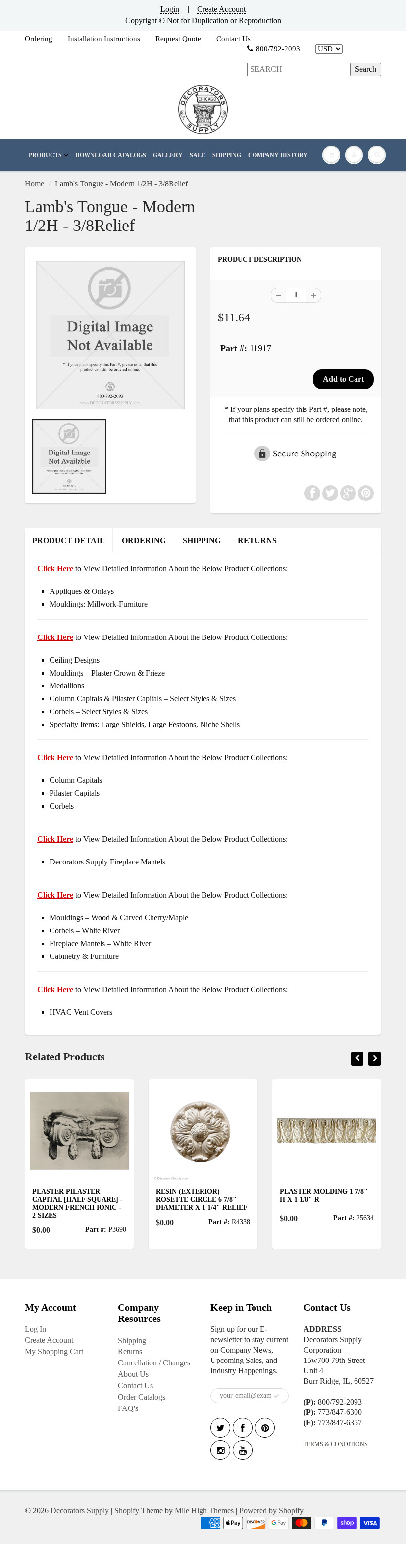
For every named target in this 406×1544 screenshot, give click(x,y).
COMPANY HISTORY (278, 155)
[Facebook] (243, 1428)
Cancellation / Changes (154, 1363)
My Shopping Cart (54, 1351)
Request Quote (178, 39)
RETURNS (257, 540)
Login (169, 9)
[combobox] (297, 69)
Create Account (221, 9)
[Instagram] (220, 1450)
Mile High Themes (204, 1510)
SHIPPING (226, 155)
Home (34, 184)
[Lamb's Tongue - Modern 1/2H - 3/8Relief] (110, 335)
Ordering (38, 39)
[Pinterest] (265, 1428)
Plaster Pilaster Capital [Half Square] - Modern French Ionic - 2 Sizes (75, 1203)
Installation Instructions (104, 39)
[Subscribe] (276, 1396)
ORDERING (144, 540)
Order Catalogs (141, 1397)
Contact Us (233, 39)
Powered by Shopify (271, 1510)
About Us (133, 1374)
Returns (130, 1351)
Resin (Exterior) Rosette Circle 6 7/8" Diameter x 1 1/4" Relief (199, 1199)
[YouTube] (243, 1450)
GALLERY (168, 155)
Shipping (132, 1340)
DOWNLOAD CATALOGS (110, 155)
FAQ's (128, 1408)
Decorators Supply (80, 1510)
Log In (35, 1329)
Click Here (55, 637)
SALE (197, 155)
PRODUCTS (45, 155)
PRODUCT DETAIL (68, 540)
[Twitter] (220, 1428)
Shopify (126, 1510)
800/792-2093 (278, 49)
